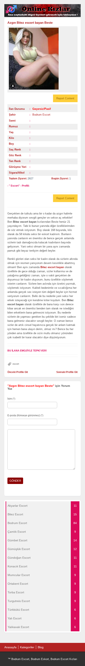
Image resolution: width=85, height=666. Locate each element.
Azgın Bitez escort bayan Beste (30, 22)
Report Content (65, 98)
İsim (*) (11, 398)
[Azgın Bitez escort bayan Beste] (42, 59)
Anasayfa (10, 647)
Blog (41, 647)
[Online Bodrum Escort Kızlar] (42, 16)
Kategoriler (27, 647)
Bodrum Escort (41, 114)
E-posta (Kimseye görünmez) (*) (25, 415)
